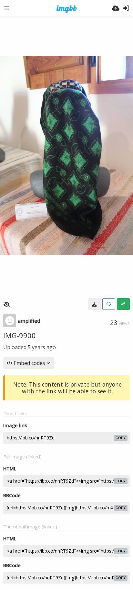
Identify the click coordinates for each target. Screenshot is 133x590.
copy (121, 438)
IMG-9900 (19, 335)
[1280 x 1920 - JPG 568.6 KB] (94, 304)
